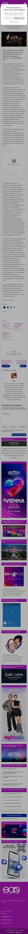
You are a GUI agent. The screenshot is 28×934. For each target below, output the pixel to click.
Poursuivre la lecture (14, 22)
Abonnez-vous (19, 18)
